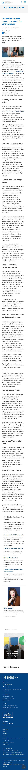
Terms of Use (6, 744)
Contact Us (7, 682)
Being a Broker (16, 27)
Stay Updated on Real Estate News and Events (13, 754)
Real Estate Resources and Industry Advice (12, 752)
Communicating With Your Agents (13, 535)
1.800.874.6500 (8, 684)
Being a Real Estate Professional (10, 750)
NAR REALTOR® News (14, 8)
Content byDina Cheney (9, 616)
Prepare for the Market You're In (13, 548)
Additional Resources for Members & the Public (13, 737)
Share (5, 33)
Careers (4, 731)
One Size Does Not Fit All (11, 557)
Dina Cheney (7, 30)
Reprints (4, 735)
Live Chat (7, 686)
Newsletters (5, 729)
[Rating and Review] (8, 718)
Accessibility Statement (8, 742)
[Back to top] (24, 767)
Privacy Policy (6, 740)
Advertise (5, 733)
